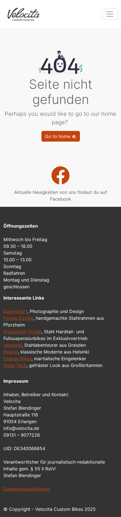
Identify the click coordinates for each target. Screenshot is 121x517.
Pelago (10, 352)
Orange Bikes (17, 358)
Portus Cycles (18, 318)
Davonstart (15, 311)
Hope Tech (14, 365)
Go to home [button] (58, 136)
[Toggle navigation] (110, 14)
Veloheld (12, 345)
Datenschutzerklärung (26, 489)
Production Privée (22, 331)
